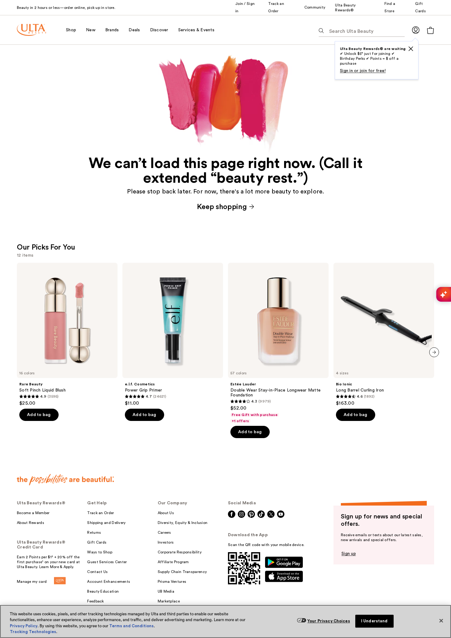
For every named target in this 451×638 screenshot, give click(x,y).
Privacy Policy (23, 626)
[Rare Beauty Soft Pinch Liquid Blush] (67, 334)
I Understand (374, 621)
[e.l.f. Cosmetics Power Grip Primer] (172, 334)
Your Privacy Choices (328, 621)
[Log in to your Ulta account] (415, 30)
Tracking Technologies (33, 632)
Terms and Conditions (131, 626)
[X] (410, 48)
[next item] (434, 352)
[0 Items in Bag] (430, 30)
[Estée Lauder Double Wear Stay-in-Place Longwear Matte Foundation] (278, 343)
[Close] (441, 620)
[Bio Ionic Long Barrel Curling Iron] (383, 334)
